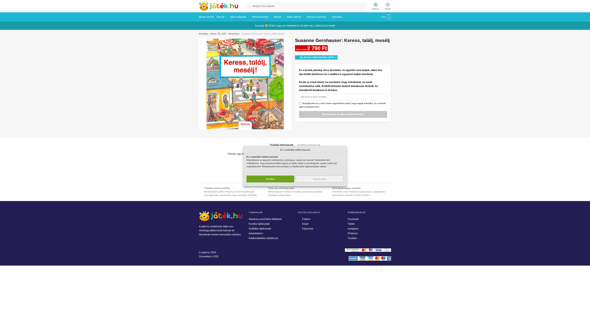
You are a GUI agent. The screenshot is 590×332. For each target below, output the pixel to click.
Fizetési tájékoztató (259, 224)
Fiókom (375, 9)
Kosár (388, 9)
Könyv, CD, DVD (218, 33)
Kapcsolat (307, 228)
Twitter (351, 224)
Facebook (353, 219)
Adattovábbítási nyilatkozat (263, 238)
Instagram (353, 228)
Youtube (352, 238)
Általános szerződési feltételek (265, 219)
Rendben (270, 179)
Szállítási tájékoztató (260, 228)
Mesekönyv (234, 33)
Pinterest (352, 233)
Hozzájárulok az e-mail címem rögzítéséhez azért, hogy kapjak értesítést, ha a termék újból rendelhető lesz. (342, 105)
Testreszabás (319, 179)
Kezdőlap (203, 33)
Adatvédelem (256, 233)
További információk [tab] (281, 145)
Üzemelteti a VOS (208, 256)
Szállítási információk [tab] (308, 145)
